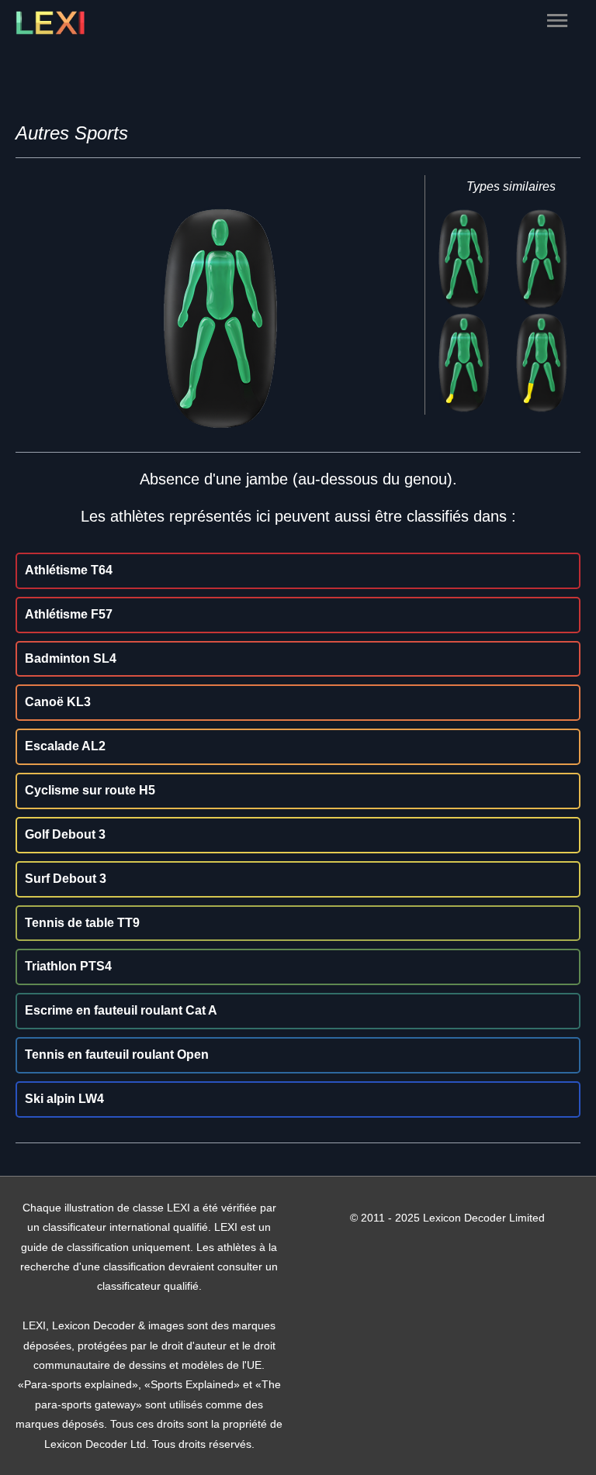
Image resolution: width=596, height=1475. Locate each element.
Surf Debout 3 (65, 878)
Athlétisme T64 (69, 570)
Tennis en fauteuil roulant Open (117, 1054)
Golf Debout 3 (65, 834)
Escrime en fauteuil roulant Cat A (121, 1010)
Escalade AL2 (65, 746)
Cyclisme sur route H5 (90, 790)
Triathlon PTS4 (68, 966)
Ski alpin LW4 (64, 1098)
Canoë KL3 (58, 701)
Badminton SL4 (70, 658)
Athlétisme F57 (69, 614)
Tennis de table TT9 (82, 922)
